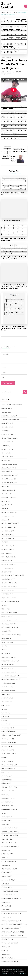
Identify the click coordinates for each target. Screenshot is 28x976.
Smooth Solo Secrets (8, 861)
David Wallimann (7, 549)
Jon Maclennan (6, 728)
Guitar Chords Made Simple (9, 661)
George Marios (6, 642)
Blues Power (6, 494)
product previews (7, 806)
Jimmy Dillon (5, 724)
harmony (4, 694)
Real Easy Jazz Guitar (8, 809)
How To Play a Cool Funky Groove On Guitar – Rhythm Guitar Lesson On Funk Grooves (13, 328)
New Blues (5, 783)
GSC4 (4, 650)
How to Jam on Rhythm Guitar (10, 221)
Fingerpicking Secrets (8, 624)
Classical (4, 520)
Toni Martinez (6, 906)
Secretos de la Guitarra (8, 843)
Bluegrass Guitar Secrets (9, 475)
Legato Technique (7, 746)
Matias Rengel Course (8, 754)
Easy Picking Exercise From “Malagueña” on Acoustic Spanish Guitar (14, 258)
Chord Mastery (6, 505)
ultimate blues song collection (10, 928)
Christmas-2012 (6, 516)
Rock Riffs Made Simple (8, 828)
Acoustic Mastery (7, 423)
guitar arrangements (7, 657)
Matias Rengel (6, 750)
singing (4, 858)
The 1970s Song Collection (10, 891)
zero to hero (5, 954)
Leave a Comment (6, 74)
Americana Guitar (7, 442)
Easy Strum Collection (8, 583)
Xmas (3, 950)
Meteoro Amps (6, 761)
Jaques (4, 716)
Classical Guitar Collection (9, 523)
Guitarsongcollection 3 (8, 690)
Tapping (4, 884)
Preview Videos (6, 802)
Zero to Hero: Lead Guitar (9, 961)
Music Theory (6, 776)
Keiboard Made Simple (8, 731)
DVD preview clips (7, 564)
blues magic (5, 486)
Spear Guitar (5, 872)
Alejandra (5, 431)
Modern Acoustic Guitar (8, 765)
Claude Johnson (6, 531)
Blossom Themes (7, 973)
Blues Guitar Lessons (8, 483)
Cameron (4, 501)
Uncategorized (6, 939)
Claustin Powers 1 (7, 535)
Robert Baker (6, 820)
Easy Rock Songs (7, 579)
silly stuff (5, 850)
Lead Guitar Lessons (8, 742)
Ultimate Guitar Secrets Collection (11, 935)
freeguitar (5, 631)
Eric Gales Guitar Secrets (9, 612)
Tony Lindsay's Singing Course (10, 913)
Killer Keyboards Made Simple (10, 735)
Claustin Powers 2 (7, 538)
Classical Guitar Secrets (8, 527)
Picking (4, 794)
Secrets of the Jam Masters (10, 846)
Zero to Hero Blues (7, 958)
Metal (4, 757)
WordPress (22, 973)
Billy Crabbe (5, 471)
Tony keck (5, 910)
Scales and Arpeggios (8, 835)
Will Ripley (5, 947)
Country (4, 542)
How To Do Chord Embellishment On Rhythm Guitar (13, 239)
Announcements (6, 449)
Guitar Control (7, 5)
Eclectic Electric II (7, 590)
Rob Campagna (6, 817)
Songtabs (5, 865)
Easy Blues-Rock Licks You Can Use (12, 575)
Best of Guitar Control (8, 468)
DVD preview (6, 560)
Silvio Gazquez (6, 854)
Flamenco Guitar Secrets (9, 627)
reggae (4, 813)
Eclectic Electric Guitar (8, 586)
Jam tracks (5, 705)
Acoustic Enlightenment (9, 416)
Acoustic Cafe (6, 412)
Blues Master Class (7, 490)
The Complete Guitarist (8, 895)
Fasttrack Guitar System (9, 620)
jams (3, 709)
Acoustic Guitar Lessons (9, 419)
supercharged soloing (8, 880)
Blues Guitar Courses (8, 479)
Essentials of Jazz (7, 616)
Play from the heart (7, 798)
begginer (4, 460)
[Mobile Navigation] (25, 6)
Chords (4, 509)
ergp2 (4, 605)
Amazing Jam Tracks (7, 434)
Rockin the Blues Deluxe (9, 832)
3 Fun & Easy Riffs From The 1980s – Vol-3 (13, 193)
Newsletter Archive (7, 787)
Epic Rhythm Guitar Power (9, 601)
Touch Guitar (5, 917)
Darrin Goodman (6, 546)
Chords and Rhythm (7, 57)
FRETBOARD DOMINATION (10, 635)
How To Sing (6, 702)
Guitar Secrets (6, 687)
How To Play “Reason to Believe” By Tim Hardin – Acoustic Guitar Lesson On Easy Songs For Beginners (14, 286)
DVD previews (6, 568)
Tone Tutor (5, 902)
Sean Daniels (6, 839)
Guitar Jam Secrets (7, 672)
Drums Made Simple (8, 557)
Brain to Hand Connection (9, 497)
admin (2, 72)
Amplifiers (5, 445)
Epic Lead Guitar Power (8, 598)
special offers (6, 876)
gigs (3, 646)
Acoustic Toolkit (7, 427)
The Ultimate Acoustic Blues (10, 898)
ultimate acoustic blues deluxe (10, 921)
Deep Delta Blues (7, 553)
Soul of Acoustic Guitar (8, 869)
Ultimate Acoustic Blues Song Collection (13, 924)
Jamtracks (5, 713)
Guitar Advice (6, 653)
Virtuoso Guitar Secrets (8, 943)
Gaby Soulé (5, 638)
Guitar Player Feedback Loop (10, 679)
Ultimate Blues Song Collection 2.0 (12, 932)
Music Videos (6, 780)
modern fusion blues (7, 768)
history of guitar (6, 698)
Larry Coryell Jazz (7, 739)
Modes (4, 772)
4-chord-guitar (6, 408)
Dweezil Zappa (6, 572)
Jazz (3, 720)
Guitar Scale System (8, 683)
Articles (4, 453)
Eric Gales (5, 609)
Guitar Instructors (7, 668)
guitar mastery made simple (10, 676)
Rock (3, 824)
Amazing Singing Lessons (9, 438)
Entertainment (6, 594)
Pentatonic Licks (6, 791)
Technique (5, 887)
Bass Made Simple (7, 457)
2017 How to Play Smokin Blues (11, 405)
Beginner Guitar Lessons (9, 464)
